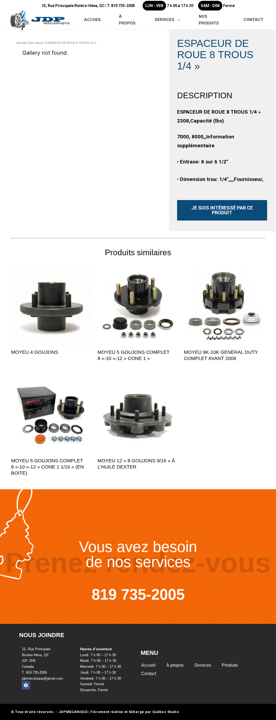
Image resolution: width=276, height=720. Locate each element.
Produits (230, 665)
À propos (175, 665)
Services (202, 665)
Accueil (21, 42)
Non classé (35, 42)
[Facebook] (26, 685)
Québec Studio (165, 712)
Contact (148, 673)
